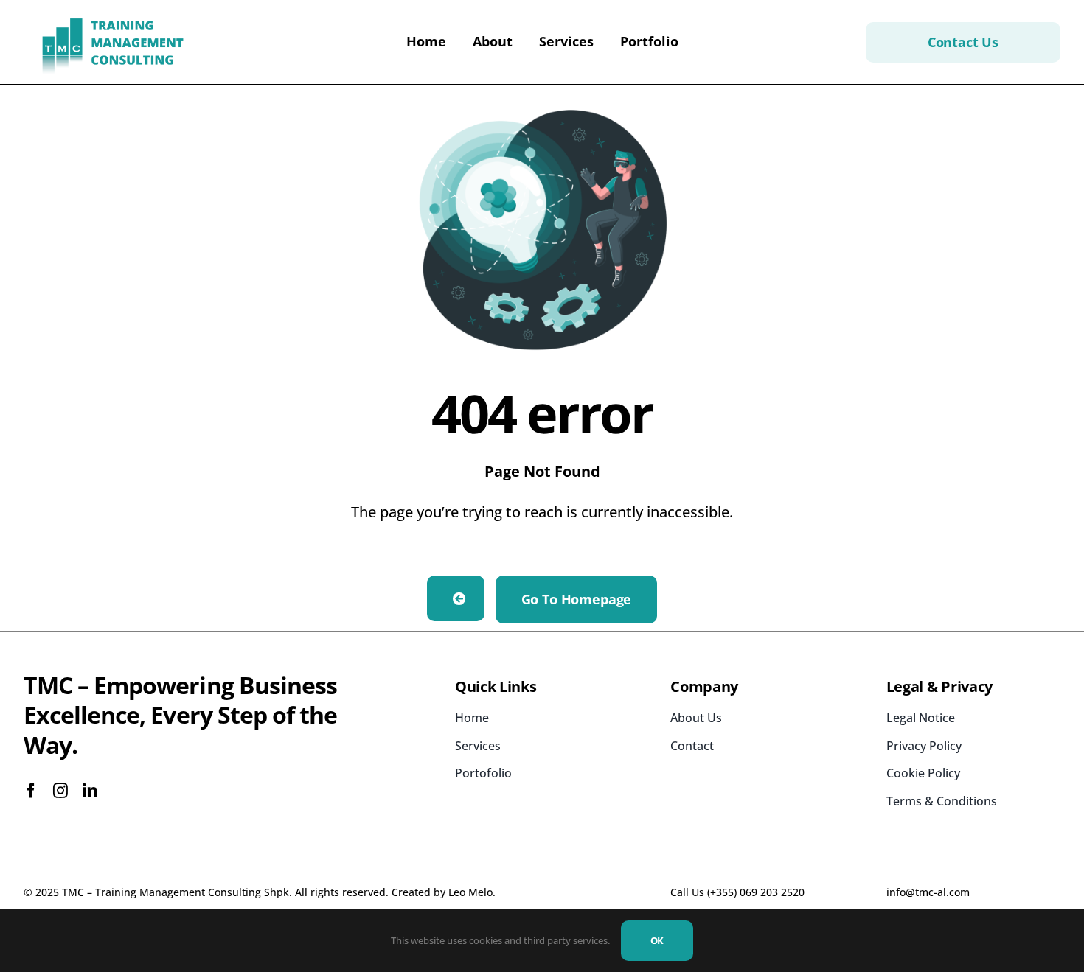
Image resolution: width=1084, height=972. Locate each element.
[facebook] (31, 790)
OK (657, 940)
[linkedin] (90, 790)
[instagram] (60, 790)
